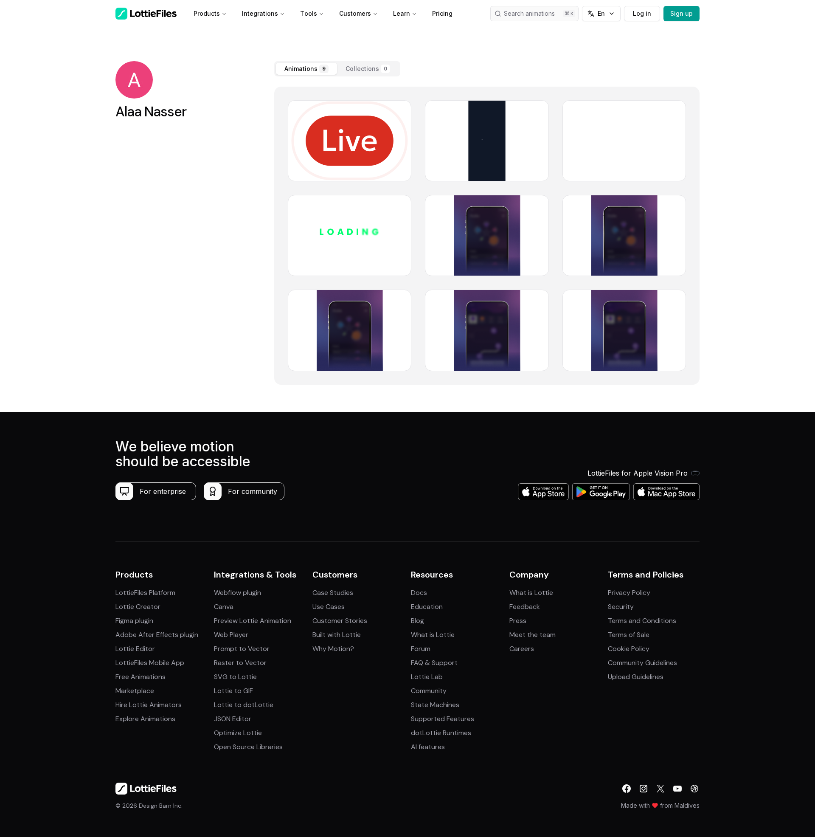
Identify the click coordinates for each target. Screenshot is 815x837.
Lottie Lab (427, 676)
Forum (420, 648)
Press (517, 620)
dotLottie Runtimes (441, 732)
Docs (419, 592)
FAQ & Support (434, 662)
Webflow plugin (237, 592)
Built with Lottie (336, 634)
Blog (417, 620)
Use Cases (328, 606)
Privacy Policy (629, 592)
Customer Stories (339, 620)
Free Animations (140, 676)
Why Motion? (333, 648)
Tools (308, 13)
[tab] (306, 69)
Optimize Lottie (238, 732)
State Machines (435, 704)
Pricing (442, 13)
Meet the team (532, 634)
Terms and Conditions (642, 620)
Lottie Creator (137, 606)
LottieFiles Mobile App (149, 662)
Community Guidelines (642, 662)
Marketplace (134, 690)
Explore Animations (145, 718)
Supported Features (442, 718)
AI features (428, 746)
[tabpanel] (487, 236)
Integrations (260, 13)
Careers (521, 648)
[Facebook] (626, 788)
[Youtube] (677, 788)
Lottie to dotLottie (243, 704)
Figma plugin (134, 620)
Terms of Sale (628, 634)
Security (621, 606)
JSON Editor (232, 718)
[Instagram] (643, 788)
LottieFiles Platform (145, 592)
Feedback (524, 606)
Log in (642, 13)
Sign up (681, 13)
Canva (223, 606)
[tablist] (337, 68)
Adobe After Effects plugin (156, 634)
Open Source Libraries (248, 746)
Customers (355, 13)
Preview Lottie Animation (252, 620)
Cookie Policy (628, 648)
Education (427, 606)
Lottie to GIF (233, 690)
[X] (660, 788)
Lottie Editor (135, 648)
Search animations (529, 13)
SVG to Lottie (235, 676)
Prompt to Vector (242, 648)
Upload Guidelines (635, 676)
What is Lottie (433, 634)
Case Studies (332, 592)
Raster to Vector (240, 662)
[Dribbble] (694, 788)
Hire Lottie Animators (148, 704)
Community (429, 690)
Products (207, 13)
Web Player (231, 634)
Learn (401, 13)
